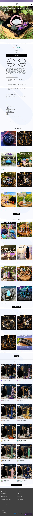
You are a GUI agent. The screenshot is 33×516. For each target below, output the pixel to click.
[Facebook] (1, 506)
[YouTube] (9, 506)
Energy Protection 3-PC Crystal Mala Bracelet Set (24, 350)
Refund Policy (20, 496)
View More (16, 213)
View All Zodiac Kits (16, 485)
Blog (2, 497)
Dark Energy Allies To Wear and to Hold (22, 188)
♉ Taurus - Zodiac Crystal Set (5, 420)
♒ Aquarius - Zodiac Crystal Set (21, 380)
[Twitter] (3, 506)
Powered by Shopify (5, 513)
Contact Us (19, 493)
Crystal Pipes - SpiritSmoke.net (6, 499)
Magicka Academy (4, 493)
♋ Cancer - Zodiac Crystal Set (5, 460)
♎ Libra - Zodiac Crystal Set (5, 480)
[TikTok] (11, 506)
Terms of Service (20, 499)
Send (30, 511)
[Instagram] (5, 506)
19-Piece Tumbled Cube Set (21, 168)
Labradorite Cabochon (4, 168)
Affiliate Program (4, 496)
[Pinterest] (7, 506)
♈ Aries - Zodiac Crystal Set (21, 400)
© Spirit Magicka (4, 512)
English (3, 510)
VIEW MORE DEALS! (16, 306)
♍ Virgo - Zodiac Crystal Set (21, 460)
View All (16, 356)
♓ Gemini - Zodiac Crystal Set (21, 420)
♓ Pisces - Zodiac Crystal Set (5, 400)
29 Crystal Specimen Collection (5, 188)
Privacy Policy (20, 497)
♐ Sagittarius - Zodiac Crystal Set (22, 480)
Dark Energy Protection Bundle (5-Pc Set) (7, 330)
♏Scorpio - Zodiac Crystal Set (21, 440)
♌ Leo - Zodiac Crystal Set (5, 440)
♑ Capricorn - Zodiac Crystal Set (5, 380)
